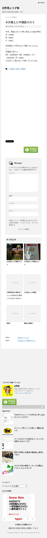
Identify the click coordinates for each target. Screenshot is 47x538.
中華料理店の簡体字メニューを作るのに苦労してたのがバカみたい (14, 295)
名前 (11, 196)
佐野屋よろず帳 (10, 8)
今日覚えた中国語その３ (26, 341)
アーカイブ (6, 486)
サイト (11, 211)
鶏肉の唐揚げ (28, 323)
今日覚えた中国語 (30, 292)
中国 (17, 69)
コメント (12, 173)
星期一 (9, 323)
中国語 (12, 69)
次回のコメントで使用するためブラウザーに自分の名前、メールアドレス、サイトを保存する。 (23, 223)
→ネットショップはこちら (22, 393)
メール (11, 203)
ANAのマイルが (23, 338)
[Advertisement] (23, 88)
